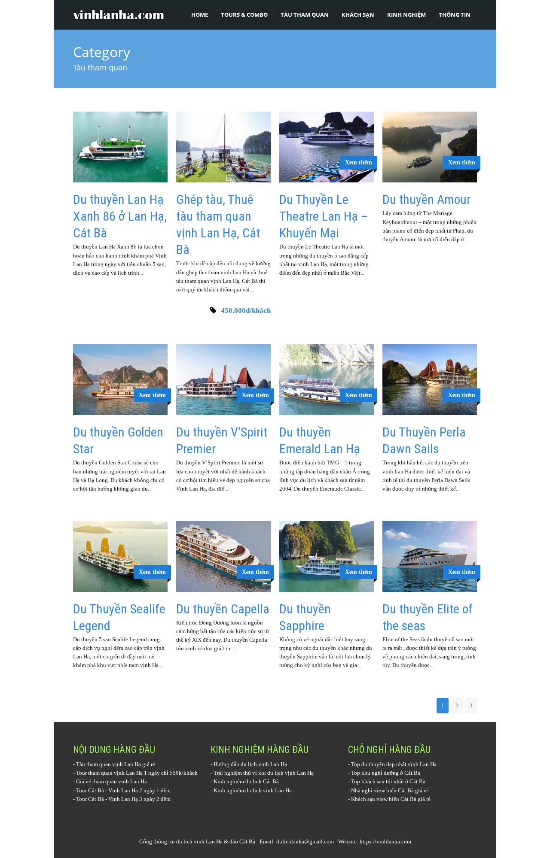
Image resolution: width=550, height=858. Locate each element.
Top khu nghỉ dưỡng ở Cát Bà (385, 773)
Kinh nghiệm (406, 14)
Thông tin (455, 14)
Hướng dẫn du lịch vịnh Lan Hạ (250, 764)
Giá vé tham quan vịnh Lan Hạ (111, 781)
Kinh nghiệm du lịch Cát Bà (246, 781)
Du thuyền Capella (222, 608)
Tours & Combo (244, 14)
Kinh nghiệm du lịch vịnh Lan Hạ (253, 790)
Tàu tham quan (305, 14)
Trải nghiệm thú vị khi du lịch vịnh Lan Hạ (264, 773)
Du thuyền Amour (426, 199)
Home (199, 14)
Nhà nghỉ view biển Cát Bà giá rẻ (389, 790)
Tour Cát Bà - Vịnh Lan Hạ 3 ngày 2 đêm (123, 799)
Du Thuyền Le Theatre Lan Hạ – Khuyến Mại (323, 216)
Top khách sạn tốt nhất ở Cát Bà (388, 781)
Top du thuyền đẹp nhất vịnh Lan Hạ (394, 764)
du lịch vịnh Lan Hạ (199, 841)
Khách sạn (358, 14)
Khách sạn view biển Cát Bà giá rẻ (391, 799)
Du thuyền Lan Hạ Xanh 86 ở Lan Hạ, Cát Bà (120, 216)
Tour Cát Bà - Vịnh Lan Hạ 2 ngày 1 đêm (123, 790)
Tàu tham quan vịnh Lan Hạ (108, 764)
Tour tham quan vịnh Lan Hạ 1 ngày (118, 773)
